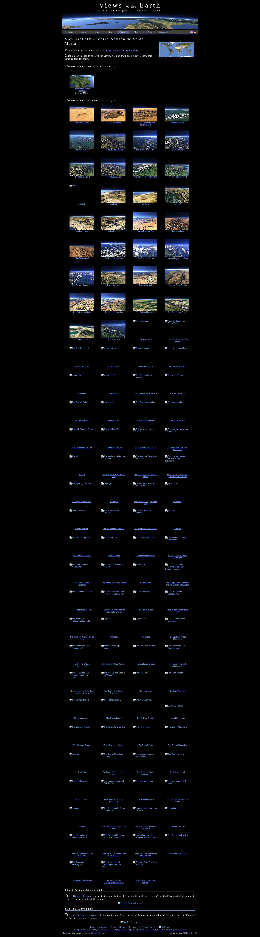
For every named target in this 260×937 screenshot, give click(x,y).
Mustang (81, 826)
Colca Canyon (114, 231)
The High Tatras (145, 691)
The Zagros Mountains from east (114, 773)
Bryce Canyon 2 (145, 285)
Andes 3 (145, 204)
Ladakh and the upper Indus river (145, 503)
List (110, 32)
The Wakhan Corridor (146, 718)
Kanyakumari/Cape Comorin (113, 664)
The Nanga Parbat (177, 393)
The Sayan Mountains (146, 420)
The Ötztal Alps (146, 339)
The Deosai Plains (81, 420)
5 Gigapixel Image (81, 896)
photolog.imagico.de (176, 929)
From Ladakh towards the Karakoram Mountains (177, 476)
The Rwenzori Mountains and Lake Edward (114, 854)
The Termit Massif (82, 123)
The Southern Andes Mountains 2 (82, 665)
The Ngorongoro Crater (81, 502)
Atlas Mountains (177, 231)
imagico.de (79, 929)
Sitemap (123, 927)
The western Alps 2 (82, 177)
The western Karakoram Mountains (177, 448)
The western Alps (178, 150)
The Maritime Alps (114, 177)
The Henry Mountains (114, 312)
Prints (149, 32)
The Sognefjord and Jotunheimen (177, 665)
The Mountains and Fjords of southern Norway (82, 692)
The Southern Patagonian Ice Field (82, 638)
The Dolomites (114, 339)
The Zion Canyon (82, 799)
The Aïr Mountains (113, 123)
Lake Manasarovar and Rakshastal (113, 800)
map (145, 927)
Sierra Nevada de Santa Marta (122, 50)
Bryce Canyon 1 (113, 285)
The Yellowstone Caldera (114, 745)
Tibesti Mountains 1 (82, 718)
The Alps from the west (177, 177)
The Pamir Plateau (145, 610)
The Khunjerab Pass (113, 447)
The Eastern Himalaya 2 (82, 285)
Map (97, 32)
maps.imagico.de (136, 929)
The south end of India (146, 664)
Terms (113, 927)
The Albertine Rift (178, 826)
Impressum (103, 927)
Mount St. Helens (178, 718)
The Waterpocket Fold (82, 312)
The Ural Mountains (146, 799)
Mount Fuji (82, 393)
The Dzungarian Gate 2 (81, 339)
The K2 (82, 475)
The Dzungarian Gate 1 (177, 312)
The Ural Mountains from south (177, 800)
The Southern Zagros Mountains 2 (145, 773)
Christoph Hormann (98, 933)
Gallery (123, 32)
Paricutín (177, 529)
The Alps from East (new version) (146, 881)
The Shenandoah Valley (177, 853)
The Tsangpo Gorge (146, 258)
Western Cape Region (178, 285)
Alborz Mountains (146, 366)
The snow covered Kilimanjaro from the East (114, 881)
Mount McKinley (81, 150)
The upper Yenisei (177, 420)
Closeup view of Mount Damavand (177, 557)
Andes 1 (82, 204)
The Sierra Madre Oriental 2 (145, 529)
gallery (153, 927)
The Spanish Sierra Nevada (145, 393)
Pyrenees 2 (145, 637)
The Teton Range (146, 745)
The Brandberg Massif (82, 556)
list (139, 927)
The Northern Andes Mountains (82, 90)
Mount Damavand (114, 366)
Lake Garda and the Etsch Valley (177, 340)
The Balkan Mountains (145, 312)
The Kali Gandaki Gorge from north (114, 827)
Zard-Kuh (82, 772)
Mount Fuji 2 (114, 393)
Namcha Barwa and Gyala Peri (177, 259)
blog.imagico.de (95, 929)
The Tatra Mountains (177, 691)
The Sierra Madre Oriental (113, 529)
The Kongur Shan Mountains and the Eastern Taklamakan (177, 584)
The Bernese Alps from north (145, 177)
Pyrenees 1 (113, 637)
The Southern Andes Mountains (177, 638)
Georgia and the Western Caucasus (145, 827)
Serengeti (114, 502)
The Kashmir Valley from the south (145, 476)
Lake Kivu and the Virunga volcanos (82, 854)
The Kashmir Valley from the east (113, 476)
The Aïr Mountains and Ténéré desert (145, 124)
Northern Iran (145, 583)
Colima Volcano (81, 529)
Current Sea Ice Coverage (85, 915)
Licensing (163, 32)
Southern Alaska (177, 123)
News (83, 32)
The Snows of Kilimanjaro (81, 880)
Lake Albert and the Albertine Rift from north (145, 854)
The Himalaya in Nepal (177, 366)
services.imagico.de (115, 929)
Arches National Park (145, 231)
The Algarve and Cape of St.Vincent (114, 692)
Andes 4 (177, 204)
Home (70, 32)
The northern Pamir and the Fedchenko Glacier (114, 611)
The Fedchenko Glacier (81, 610)
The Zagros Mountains (177, 745)
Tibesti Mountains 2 (114, 718)
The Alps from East (82, 366)
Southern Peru (82, 231)
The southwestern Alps (114, 150)
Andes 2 (113, 204)
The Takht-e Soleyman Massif (114, 583)
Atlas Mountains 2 (82, 258)
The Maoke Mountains (146, 556)
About (136, 32)
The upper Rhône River (145, 150)
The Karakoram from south (145, 447)
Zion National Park (177, 772)
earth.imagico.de (154, 929)
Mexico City (177, 502)
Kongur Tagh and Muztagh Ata (177, 611)
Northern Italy (113, 420)
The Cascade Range (81, 745)
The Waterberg (114, 556)
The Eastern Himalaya (114, 258)
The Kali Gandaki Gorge (82, 447)
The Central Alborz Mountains (82, 584)
